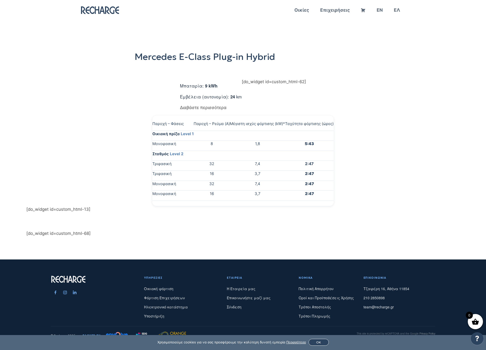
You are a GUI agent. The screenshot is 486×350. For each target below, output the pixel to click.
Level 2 (177, 153)
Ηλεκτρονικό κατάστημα (166, 306)
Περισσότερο (296, 342)
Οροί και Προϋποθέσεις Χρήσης (326, 297)
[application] (477, 340)
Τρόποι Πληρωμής (314, 316)
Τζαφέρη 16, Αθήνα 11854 (386, 288)
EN (380, 10)
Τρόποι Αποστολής (315, 306)
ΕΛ (397, 10)
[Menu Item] (55, 292)
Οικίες (301, 10)
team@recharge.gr (378, 306)
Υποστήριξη (154, 316)
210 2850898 (374, 297)
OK (318, 342)
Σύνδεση (234, 306)
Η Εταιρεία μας (241, 288)
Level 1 (187, 133)
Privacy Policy (427, 333)
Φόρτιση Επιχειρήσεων (164, 297)
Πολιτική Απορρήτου (316, 288)
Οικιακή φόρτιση (158, 288)
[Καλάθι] (363, 10)
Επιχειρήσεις (335, 10)
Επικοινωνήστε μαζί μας (249, 297)
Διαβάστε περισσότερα (203, 107)
